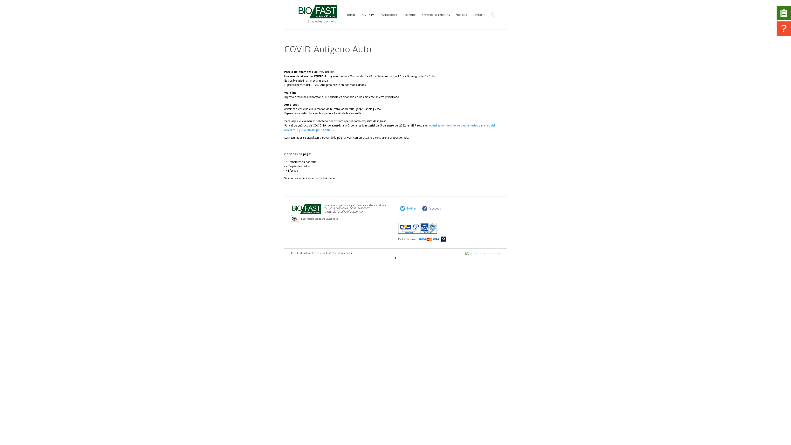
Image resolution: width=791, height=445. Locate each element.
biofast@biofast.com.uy (348, 211)
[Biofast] (317, 14)
